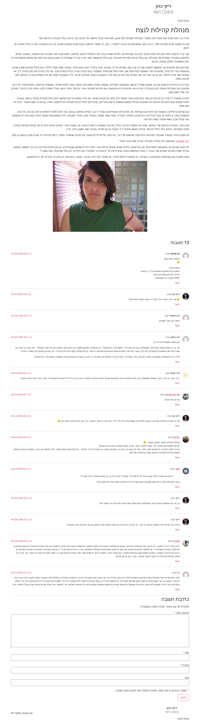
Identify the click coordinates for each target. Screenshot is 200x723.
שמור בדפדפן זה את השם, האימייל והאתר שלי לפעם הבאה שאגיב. (150, 690)
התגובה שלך (181, 613)
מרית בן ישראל (172, 394)
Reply (177, 283)
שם (186, 652)
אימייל (185, 665)
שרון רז (176, 541)
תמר (177, 468)
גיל (178, 572)
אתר (186, 678)
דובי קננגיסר (182, 141)
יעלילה (176, 437)
